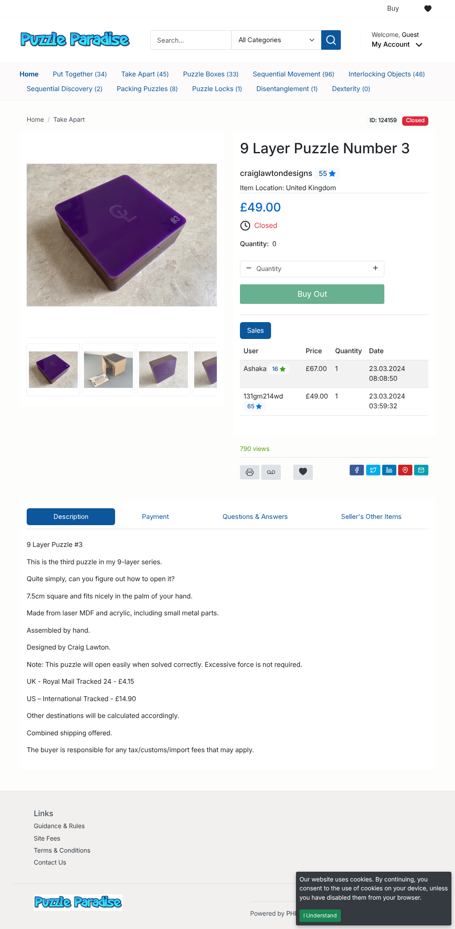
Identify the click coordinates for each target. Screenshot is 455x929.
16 (275, 369)
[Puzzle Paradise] (75, 39)
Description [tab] (70, 516)
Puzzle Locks (217, 88)
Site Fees (47, 838)
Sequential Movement (294, 74)
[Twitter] (373, 470)
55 (324, 173)
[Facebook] (357, 470)
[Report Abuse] (271, 472)
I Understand (320, 915)
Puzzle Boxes (211, 74)
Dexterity (351, 88)
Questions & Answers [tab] (255, 516)
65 (251, 406)
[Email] (421, 470)
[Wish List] (427, 9)
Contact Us (50, 862)
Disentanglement (287, 88)
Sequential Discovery (65, 88)
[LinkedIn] (389, 470)
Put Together (80, 74)
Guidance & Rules (59, 826)
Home (29, 74)
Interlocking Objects (387, 74)
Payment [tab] (155, 516)
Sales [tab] (255, 330)
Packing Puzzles (147, 88)
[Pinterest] (405, 470)
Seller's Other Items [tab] (371, 516)
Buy (393, 8)
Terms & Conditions (62, 850)
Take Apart (145, 74)
